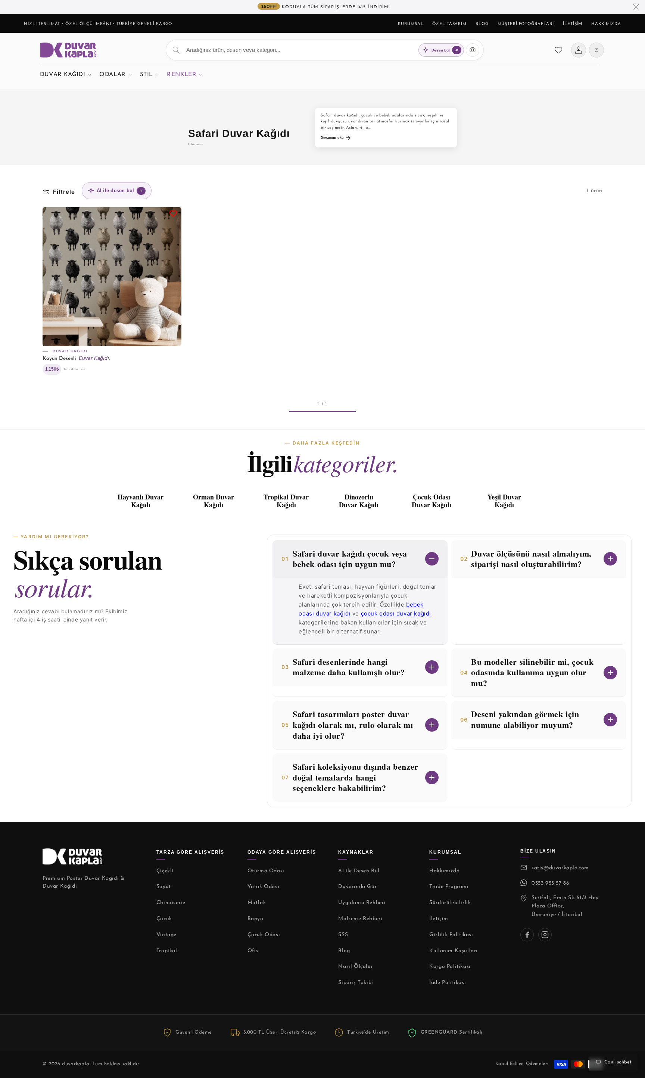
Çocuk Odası (263, 935)
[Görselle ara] (472, 50)
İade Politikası (447, 982)
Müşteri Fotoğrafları (526, 24)
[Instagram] (545, 934)
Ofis (252, 951)
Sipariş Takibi (355, 982)
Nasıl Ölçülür (355, 966)
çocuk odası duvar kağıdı (396, 613)
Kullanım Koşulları (453, 951)
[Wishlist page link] (558, 50)
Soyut (163, 886)
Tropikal (166, 951)
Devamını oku (332, 138)
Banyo (255, 919)
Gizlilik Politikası (451, 935)
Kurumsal (410, 24)
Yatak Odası (263, 886)
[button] (65, 74)
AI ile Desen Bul (359, 871)
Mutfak (256, 903)
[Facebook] (527, 934)
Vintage (166, 935)
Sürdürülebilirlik (450, 903)
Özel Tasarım (449, 24)
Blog (482, 24)
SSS (343, 935)
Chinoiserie (171, 903)
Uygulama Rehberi (362, 903)
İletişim (572, 24)
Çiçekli (165, 871)
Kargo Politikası (450, 966)
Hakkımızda (606, 24)
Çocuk (164, 919)
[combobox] (325, 50)
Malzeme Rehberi (360, 919)
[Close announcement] (636, 7)
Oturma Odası (265, 871)
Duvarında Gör (357, 886)
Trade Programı (448, 886)
